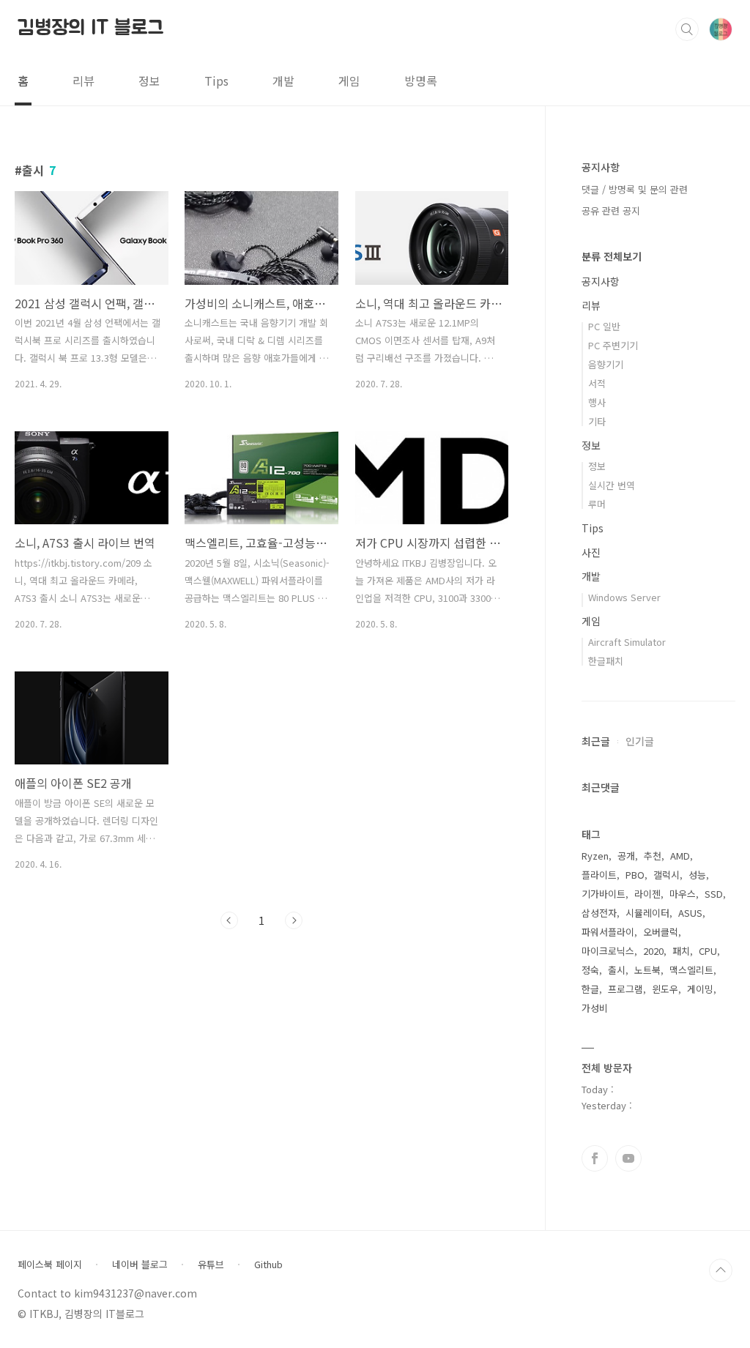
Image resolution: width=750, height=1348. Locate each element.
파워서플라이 (608, 932)
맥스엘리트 (691, 970)
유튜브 (211, 1264)
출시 (616, 970)
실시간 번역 (611, 485)
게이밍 (700, 989)
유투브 (628, 1158)
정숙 (590, 970)
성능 (697, 875)
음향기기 (605, 364)
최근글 (596, 741)
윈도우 (665, 989)
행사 (597, 402)
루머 (597, 504)
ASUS (690, 913)
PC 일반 (604, 326)
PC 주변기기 (613, 345)
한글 (590, 989)
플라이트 (599, 875)
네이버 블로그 (140, 1264)
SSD (714, 894)
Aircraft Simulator (627, 642)
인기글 (639, 741)
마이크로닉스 (608, 951)
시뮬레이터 (647, 913)
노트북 (647, 970)
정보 (149, 80)
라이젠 (647, 894)
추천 (652, 856)
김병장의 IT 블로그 (91, 28)
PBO (635, 875)
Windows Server (624, 597)
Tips (216, 80)
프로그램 (625, 989)
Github (268, 1264)
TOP (720, 1270)
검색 (687, 29)
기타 (597, 421)
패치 (681, 951)
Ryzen (595, 856)
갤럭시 (666, 875)
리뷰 (83, 80)
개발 (283, 80)
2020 (653, 951)
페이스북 (595, 1158)
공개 (626, 856)
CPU (708, 951)
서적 (597, 383)
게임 (349, 80)
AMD (680, 856)
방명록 (420, 80)
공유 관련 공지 (611, 210)
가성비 (595, 1008)
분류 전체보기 (612, 256)
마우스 (682, 894)
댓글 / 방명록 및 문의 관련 (635, 189)
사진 (591, 552)
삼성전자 (599, 913)
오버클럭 (660, 932)
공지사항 (601, 281)
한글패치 (605, 661)
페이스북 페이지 (50, 1264)
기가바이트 (603, 894)
